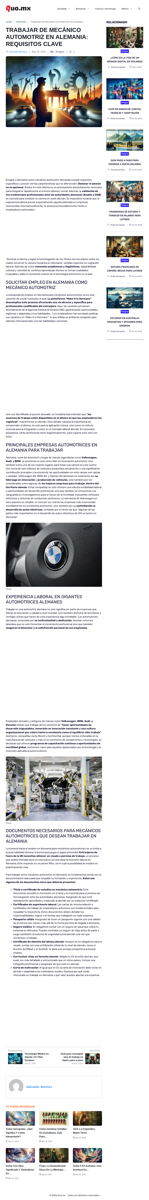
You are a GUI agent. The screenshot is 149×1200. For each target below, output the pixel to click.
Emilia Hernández (118, 67)
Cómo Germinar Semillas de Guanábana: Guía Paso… (53, 1133)
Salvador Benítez (18, 52)
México (125, 8)
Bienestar (81, 8)
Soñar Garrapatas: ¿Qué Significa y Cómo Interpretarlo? (19, 1133)
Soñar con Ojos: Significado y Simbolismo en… (20, 1170)
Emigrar (21, 22)
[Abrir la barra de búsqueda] (139, 8)
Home (9, 22)
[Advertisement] (54, 154)
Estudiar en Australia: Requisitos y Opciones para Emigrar (124, 322)
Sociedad (61, 8)
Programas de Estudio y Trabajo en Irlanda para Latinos (125, 215)
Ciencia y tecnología (105, 8)
